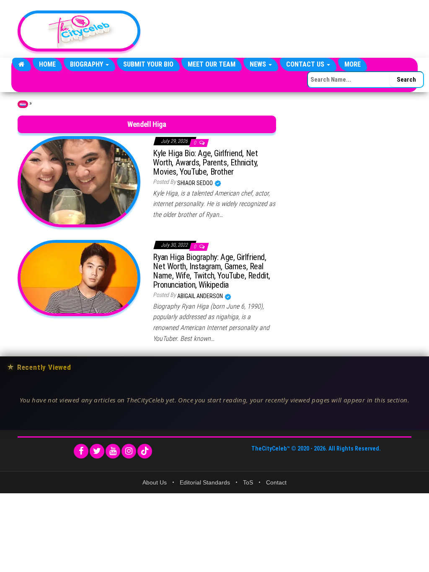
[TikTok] (144, 451)
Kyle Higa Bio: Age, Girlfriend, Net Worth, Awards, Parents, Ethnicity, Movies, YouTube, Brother (205, 162)
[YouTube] (113, 451)
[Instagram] (128, 451)
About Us (154, 482)
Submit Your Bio (148, 64)
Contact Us (306, 64)
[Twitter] (97, 451)
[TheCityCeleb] (21, 64)
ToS (248, 482)
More (352, 64)
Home (47, 64)
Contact (276, 482)
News (259, 64)
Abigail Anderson (200, 296)
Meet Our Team (211, 64)
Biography (87, 64)
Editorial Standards (205, 482)
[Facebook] (81, 451)
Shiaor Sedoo (195, 183)
